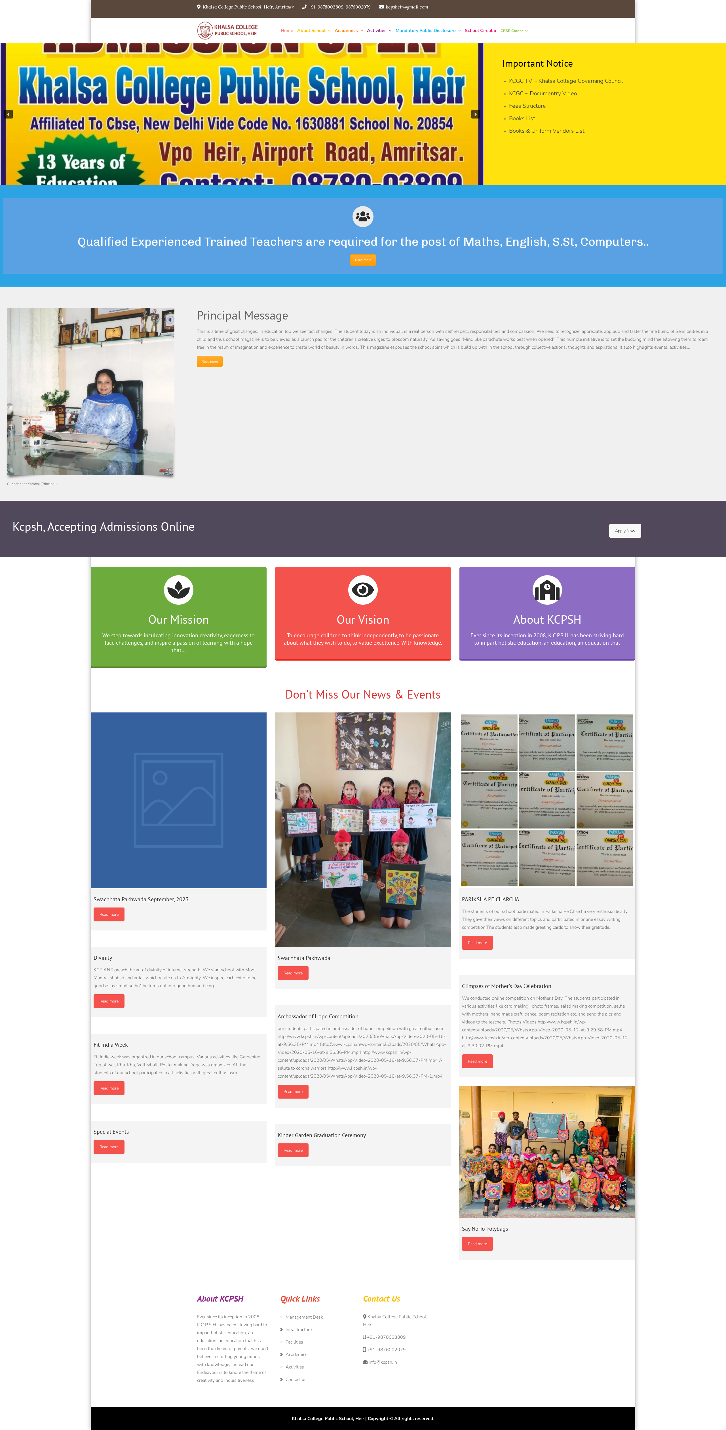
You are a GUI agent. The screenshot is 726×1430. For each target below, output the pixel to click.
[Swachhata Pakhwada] (363, 829)
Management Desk (304, 1317)
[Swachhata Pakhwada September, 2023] (179, 800)
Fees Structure (527, 106)
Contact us (296, 1379)
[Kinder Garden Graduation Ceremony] (363, 1120)
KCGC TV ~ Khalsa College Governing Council (566, 81)
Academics (346, 31)
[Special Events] (179, 1117)
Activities (377, 31)
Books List (522, 118)
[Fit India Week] (179, 1030)
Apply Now (625, 531)
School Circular (481, 31)
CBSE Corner (512, 30)
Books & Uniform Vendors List (546, 131)
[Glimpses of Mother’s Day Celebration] (547, 971)
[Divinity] (179, 943)
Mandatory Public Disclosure (426, 31)
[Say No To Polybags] (547, 1152)
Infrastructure (299, 1330)
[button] (8, 114)
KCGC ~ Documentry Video (543, 93)
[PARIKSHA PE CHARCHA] (547, 800)
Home (287, 31)
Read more (363, 260)
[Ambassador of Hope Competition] (363, 1001)
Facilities (294, 1342)
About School (311, 31)
